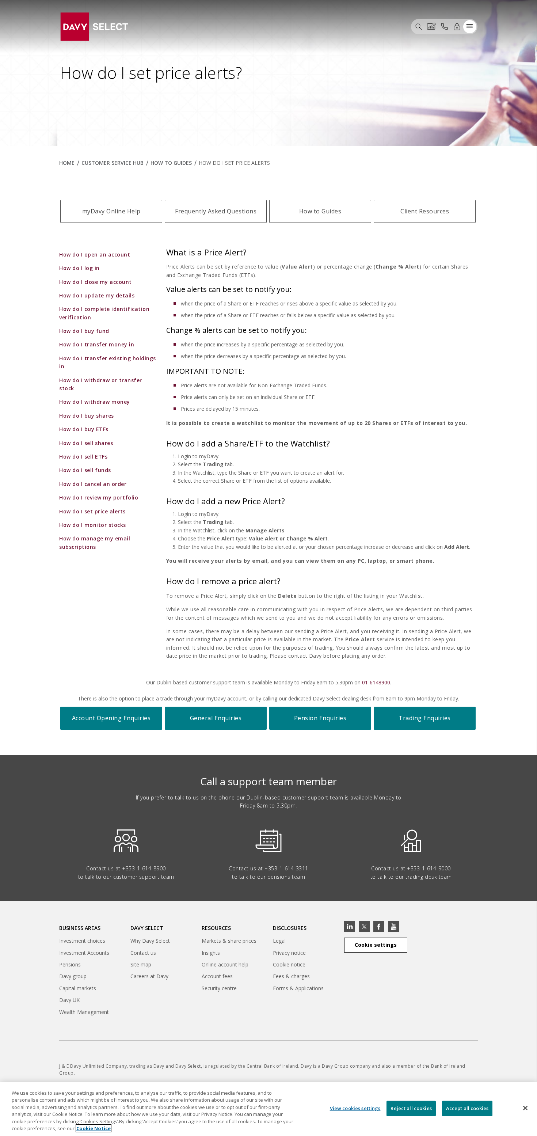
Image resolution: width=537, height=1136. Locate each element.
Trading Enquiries (425, 718)
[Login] (457, 26)
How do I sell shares (86, 443)
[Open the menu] (469, 26)
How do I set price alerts (92, 511)
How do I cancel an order (92, 483)
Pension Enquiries (320, 718)
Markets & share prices (229, 940)
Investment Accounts (84, 952)
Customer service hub (112, 162)
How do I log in (79, 268)
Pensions (70, 964)
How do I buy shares (86, 415)
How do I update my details (96, 295)
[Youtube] (393, 926)
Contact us (143, 952)
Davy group (73, 977)
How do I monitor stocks (92, 524)
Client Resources (424, 211)
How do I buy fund (84, 330)
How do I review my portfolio (98, 497)
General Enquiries (216, 718)
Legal (279, 940)
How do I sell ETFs (83, 456)
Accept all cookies (467, 1108)
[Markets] (431, 26)
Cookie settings (376, 944)
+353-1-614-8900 (144, 868)
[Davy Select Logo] (94, 25)
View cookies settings (355, 1108)
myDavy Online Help (111, 211)
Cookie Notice (93, 1128)
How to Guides (171, 162)
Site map (140, 964)
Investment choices (82, 940)
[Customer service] (444, 26)
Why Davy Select (150, 940)
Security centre (219, 988)
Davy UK (69, 1001)
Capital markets (77, 989)
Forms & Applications (298, 988)
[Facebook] (378, 926)
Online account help (225, 964)
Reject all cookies (411, 1108)
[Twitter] (364, 926)
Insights (211, 952)
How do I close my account (95, 281)
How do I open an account (94, 254)
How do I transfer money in (96, 344)
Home (67, 162)
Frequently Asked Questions (215, 211)
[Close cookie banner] (525, 1108)
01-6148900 (376, 682)
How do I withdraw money (94, 401)
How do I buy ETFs (83, 429)
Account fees (217, 976)
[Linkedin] (349, 926)
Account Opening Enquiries (111, 718)
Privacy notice (289, 952)
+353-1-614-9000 (429, 868)
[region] (268, 1109)
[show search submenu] (418, 26)
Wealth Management (84, 1013)
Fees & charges (291, 976)
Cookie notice (289, 964)
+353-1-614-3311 (286, 868)
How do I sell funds (85, 470)
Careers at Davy (149, 976)
